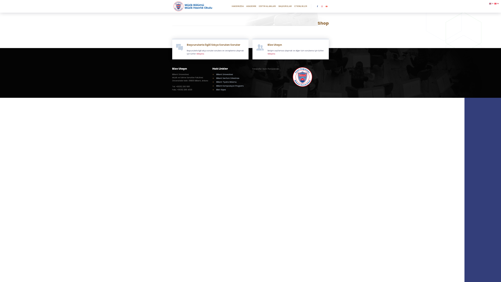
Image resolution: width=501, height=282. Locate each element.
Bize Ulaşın (275, 45)
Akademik (251, 6)
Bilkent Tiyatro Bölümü (226, 82)
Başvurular (285, 6)
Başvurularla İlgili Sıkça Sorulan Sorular (213, 45)
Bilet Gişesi (221, 89)
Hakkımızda (238, 6)
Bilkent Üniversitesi (224, 74)
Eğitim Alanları (267, 6)
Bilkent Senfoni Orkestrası (227, 78)
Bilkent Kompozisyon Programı (230, 86)
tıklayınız (200, 53)
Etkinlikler (300, 6)
